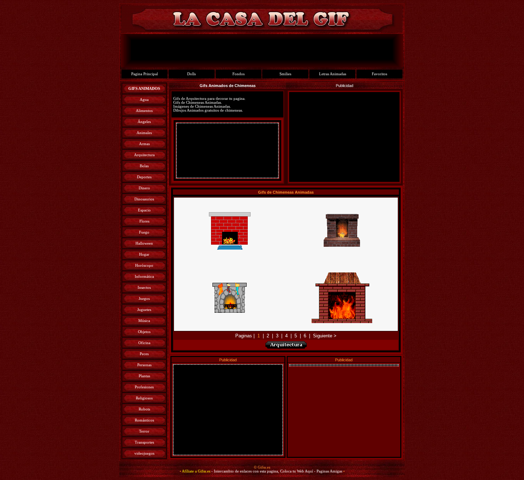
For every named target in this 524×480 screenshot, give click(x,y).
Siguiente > (325, 335)
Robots (144, 409)
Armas (144, 144)
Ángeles (144, 122)
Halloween (144, 243)
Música (144, 321)
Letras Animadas (332, 74)
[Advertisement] (227, 150)
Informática (144, 277)
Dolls (191, 74)
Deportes (144, 177)
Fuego (144, 232)
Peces (144, 354)
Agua (144, 100)
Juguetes (144, 310)
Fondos (238, 74)
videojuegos (144, 453)
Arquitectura (144, 155)
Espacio (144, 210)
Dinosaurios (144, 199)
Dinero (144, 188)
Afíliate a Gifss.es (196, 471)
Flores (144, 221)
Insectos (144, 288)
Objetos (144, 332)
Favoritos (379, 74)
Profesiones (144, 387)
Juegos (144, 299)
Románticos (144, 420)
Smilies (285, 74)
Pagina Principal (144, 74)
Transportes (144, 442)
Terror (144, 431)
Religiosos (144, 398)
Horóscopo (144, 265)
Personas (144, 365)
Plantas (144, 376)
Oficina (144, 343)
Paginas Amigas (329, 471)
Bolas (144, 166)
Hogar (144, 254)
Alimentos (144, 111)
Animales (144, 133)
